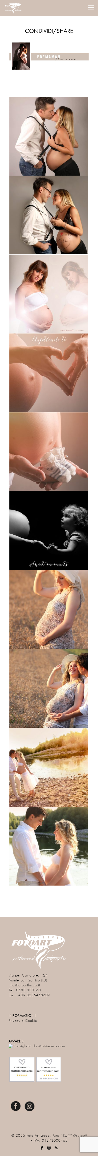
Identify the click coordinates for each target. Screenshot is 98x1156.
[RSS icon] (56, 1148)
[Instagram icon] (49, 1148)
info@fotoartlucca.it (24, 985)
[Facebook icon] (42, 1148)
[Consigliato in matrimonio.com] (37, 1046)
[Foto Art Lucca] (14, 7)
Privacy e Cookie (23, 1021)
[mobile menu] (91, 7)
